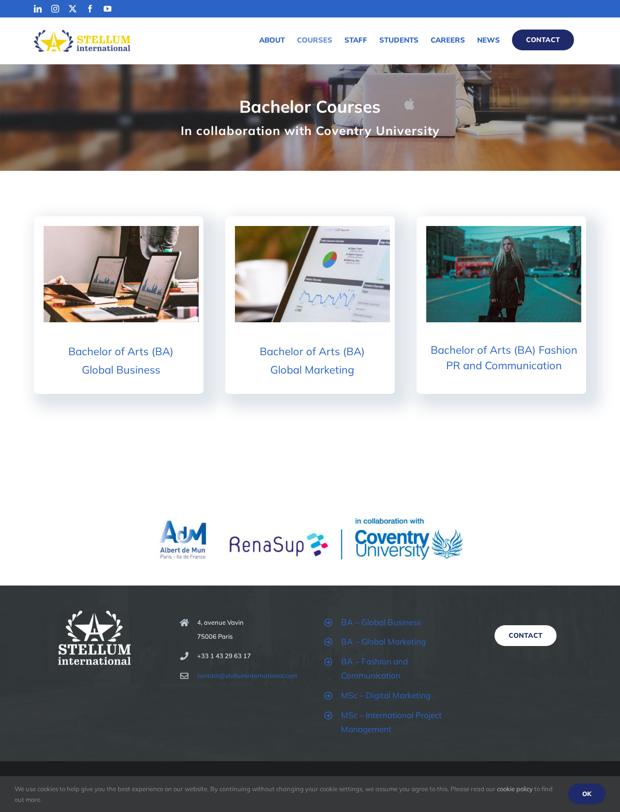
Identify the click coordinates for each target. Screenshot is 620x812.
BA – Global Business (381, 622)
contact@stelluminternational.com (247, 675)
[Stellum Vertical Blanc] (94, 614)
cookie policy (515, 789)
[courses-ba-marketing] (312, 230)
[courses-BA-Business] (121, 230)
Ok (586, 793)
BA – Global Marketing (383, 641)
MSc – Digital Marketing (386, 695)
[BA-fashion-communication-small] (503, 230)
